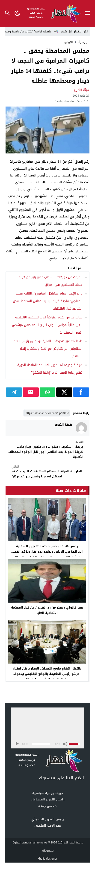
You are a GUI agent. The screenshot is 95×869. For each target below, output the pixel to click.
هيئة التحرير (81, 90)
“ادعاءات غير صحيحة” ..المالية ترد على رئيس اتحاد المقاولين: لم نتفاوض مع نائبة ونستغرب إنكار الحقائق (48, 348)
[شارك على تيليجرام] (14, 392)
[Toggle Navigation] (88, 13)
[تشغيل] (17, 744)
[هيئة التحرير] (81, 428)
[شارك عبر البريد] (31, 392)
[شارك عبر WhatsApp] (47, 392)
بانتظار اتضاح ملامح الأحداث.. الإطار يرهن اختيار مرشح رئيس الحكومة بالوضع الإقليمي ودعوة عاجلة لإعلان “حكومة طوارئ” (47, 674)
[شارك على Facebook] (81, 392)
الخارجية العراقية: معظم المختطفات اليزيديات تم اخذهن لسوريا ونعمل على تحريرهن (47, 471)
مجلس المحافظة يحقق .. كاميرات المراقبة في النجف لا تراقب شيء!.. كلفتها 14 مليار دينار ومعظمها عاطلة (50, 66)
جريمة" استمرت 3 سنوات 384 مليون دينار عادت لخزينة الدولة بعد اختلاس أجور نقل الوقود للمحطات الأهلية (45, 449)
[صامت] (65, 744)
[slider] (41, 744)
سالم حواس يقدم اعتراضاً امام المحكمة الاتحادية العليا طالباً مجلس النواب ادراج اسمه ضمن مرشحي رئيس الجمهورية (47, 325)
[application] (47, 727)
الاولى (68, 42)
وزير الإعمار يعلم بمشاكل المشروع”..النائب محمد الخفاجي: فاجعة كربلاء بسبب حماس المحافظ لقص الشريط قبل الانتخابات (47, 301)
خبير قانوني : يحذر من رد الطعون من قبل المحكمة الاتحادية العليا (47, 610)
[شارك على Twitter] (64, 392)
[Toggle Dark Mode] (17, 13)
